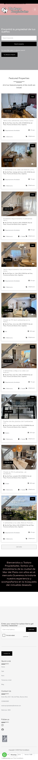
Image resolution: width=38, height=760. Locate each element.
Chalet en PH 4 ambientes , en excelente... (14, 473)
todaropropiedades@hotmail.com (16, 4)
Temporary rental (6, 680)
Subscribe (31, 629)
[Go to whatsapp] (4, 754)
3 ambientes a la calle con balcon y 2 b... (19, 170)
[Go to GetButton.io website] (4, 758)
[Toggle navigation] (35, 9)
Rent (2, 675)
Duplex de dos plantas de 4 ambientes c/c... (18, 422)
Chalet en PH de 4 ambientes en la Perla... (16, 321)
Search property (19, 44)
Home (3, 667)
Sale (2, 671)
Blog (2, 684)
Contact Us (7, 653)
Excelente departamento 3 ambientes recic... (17, 219)
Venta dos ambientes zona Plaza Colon (18, 120)
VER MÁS (19, 547)
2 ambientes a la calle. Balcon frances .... (19, 523)
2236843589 (10, 1)
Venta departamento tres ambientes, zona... (17, 270)
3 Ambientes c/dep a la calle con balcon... (16, 371)
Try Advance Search (9, 54)
